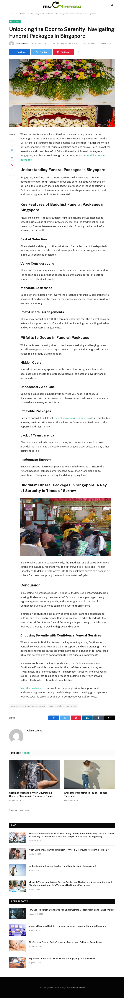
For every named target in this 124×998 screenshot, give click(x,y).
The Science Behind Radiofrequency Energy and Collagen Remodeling (65, 942)
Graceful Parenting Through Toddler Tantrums (85, 794)
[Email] (12, 173)
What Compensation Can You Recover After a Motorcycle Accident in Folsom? (69, 850)
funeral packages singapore (62, 706)
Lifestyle (15, 22)
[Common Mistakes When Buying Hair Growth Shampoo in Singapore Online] (34, 774)
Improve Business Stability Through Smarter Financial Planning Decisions (67, 926)
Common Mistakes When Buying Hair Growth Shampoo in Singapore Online (31, 794)
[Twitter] (12, 150)
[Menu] (13, 5)
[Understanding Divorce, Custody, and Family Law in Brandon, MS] (17, 870)
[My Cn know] (62, 5)
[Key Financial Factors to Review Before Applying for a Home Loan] (17, 962)
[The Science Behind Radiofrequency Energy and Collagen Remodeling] (17, 946)
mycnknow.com (79, 987)
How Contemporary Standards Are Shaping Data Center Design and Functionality (71, 910)
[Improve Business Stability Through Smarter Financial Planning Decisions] (17, 930)
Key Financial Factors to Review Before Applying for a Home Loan (62, 958)
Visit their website (30, 688)
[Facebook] (12, 142)
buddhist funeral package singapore (28, 706)
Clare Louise (23, 44)
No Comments (89, 44)
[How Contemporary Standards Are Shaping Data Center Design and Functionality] (17, 913)
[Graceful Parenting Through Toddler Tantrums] (89, 774)
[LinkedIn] (12, 157)
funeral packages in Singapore (71, 418)
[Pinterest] (12, 165)
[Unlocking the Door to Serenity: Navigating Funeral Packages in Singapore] (62, 93)
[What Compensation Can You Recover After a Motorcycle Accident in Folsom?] (17, 853)
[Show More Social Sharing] (78, 52)
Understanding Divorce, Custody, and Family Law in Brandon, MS (62, 866)
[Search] (111, 5)
